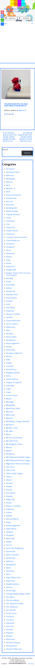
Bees (8, 185)
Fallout (9, 288)
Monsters (10, 425)
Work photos (11, 646)
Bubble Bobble (12, 211)
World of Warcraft (14, 649)
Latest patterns (12, 379)
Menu (4, 23)
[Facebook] (2, 16)
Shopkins (10, 535)
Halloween (10, 327)
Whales (9, 636)
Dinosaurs (10, 253)
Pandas (9, 486)
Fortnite (9, 301)
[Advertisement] (17, 44)
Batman (9, 182)
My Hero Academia (14, 438)
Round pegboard (13, 526)
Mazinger (10, 402)
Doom (8, 263)
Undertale (10, 623)
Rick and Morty (12, 519)
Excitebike (10, 285)
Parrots (9, 490)
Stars (8, 574)
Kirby (8, 376)
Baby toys (10, 175)
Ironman (9, 366)
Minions (9, 418)
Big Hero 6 (10, 188)
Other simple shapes (14, 473)
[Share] (2, 24)
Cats (8, 224)
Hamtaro (10, 334)
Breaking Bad (11, 208)
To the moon (11, 613)
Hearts (9, 347)
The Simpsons (12, 607)
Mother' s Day (12, 428)
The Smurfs (11, 610)
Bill (12, 114)
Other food (10, 470)
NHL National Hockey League (18, 460)
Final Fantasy (11, 298)
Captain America (13, 214)
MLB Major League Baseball (17, 421)
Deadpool (10, 247)
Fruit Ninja (10, 308)
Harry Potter (11, 337)
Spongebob (11, 565)
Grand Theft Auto (13, 321)
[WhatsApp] (2, 20)
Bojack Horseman (13, 195)
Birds (8, 192)
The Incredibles (12, 600)
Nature (9, 451)
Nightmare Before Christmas (18, 464)
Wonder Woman (13, 643)
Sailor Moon (11, 529)
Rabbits (9, 516)
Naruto (9, 447)
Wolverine (10, 639)
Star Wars (10, 571)
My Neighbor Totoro (14, 444)
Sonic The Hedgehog (14, 548)
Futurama (10, 311)
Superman (10, 581)
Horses (9, 356)
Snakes (9, 542)
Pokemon (10, 509)
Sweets (9, 587)
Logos (8, 389)
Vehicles (9, 630)
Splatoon (10, 561)
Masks (8, 399)
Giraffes (9, 317)
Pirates (9, 503)
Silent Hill (10, 539)
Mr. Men (9, 431)
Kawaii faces (11, 369)
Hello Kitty (10, 350)
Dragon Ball (11, 270)
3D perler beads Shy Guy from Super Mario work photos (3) (10, 137)
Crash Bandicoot (13, 240)
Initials (9, 363)
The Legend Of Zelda (14, 604)
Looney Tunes (11, 395)
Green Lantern (12, 324)
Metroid (9, 412)
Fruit (8, 304)
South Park (10, 552)
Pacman (9, 483)
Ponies (9, 512)
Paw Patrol (10, 493)
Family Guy (10, 291)
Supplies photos (12, 584)
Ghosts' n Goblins (13, 314)
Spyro (8, 568)
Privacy (31, 664)
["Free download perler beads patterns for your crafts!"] (17, 3)
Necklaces (10, 454)
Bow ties (9, 201)
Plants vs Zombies (13, 506)
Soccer (9, 545)
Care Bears (10, 221)
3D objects (10, 169)
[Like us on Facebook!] (24, 19)
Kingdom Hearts (13, 373)
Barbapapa (10, 179)
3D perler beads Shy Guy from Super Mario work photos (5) (25, 137)
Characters (10, 227)
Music (8, 434)
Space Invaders (12, 555)
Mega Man (10, 405)
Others (9, 477)
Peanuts (9, 496)
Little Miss (10, 386)
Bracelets (10, 205)
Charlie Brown (12, 231)
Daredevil (10, 244)
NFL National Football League (18, 457)
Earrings (9, 278)
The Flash (10, 597)
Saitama (9, 532)
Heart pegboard (12, 343)
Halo (8, 330)
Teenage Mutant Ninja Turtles (18, 594)
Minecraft (10, 415)
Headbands (11, 340)
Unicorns (10, 626)
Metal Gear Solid (13, 408)
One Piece (10, 467)
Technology (11, 591)
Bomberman (11, 198)
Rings (8, 522)
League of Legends (13, 382)
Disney (9, 257)
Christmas (10, 234)
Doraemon (10, 267)
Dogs (8, 260)
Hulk (8, 360)
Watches (9, 633)
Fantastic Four (12, 295)
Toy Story (10, 617)
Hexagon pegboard (14, 353)
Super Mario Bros (13, 578)
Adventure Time (12, 172)
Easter (8, 282)
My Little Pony (12, 441)
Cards (8, 218)
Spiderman (10, 558)
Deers (8, 250)
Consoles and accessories (16, 237)
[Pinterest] (2, 12)
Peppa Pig (10, 499)
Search (5, 150)
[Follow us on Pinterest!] (11, 19)
